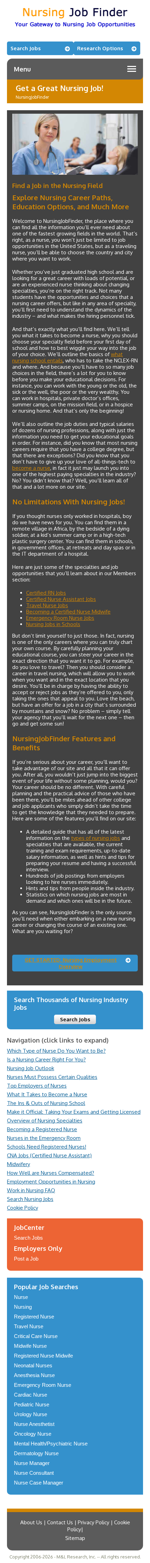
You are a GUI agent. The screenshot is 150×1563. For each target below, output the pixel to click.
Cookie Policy (22, 1207)
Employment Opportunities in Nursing (51, 1181)
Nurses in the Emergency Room (44, 1138)
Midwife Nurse (30, 1346)
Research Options (100, 48)
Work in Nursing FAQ (31, 1190)
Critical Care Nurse (36, 1336)
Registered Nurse (34, 1317)
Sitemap (75, 1538)
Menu (22, 69)
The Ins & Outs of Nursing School (46, 1103)
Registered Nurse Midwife (43, 1356)
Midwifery (18, 1164)
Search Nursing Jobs (30, 1199)
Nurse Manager (32, 1463)
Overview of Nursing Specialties (44, 1120)
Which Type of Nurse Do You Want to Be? (56, 1050)
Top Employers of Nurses (37, 1085)
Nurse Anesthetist (34, 1424)
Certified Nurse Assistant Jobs (61, 599)
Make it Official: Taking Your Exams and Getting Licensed (74, 1112)
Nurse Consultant (34, 1473)
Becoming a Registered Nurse (42, 1129)
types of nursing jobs (95, 838)
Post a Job (26, 1259)
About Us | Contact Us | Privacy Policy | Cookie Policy (75, 1526)
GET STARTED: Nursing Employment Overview (71, 963)
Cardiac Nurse (30, 1395)
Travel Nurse (28, 1326)
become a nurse (31, 468)
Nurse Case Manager (38, 1483)
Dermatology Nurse (36, 1453)
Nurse (21, 1297)
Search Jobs (25, 48)
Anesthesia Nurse (34, 1375)
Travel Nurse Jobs (47, 605)
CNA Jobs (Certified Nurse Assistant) (49, 1155)
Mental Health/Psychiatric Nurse (51, 1443)
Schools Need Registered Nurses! (46, 1146)
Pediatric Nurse (31, 1404)
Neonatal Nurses (33, 1365)
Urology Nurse (30, 1414)
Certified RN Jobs (46, 592)
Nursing (23, 1307)
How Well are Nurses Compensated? (50, 1173)
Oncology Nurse (32, 1434)
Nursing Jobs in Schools (53, 624)
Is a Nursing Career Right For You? (46, 1059)
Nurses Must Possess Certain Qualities (52, 1077)
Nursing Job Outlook (30, 1068)
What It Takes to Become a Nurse (47, 1094)
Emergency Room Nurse (42, 1385)
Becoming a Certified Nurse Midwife (68, 611)
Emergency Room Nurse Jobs (60, 618)
